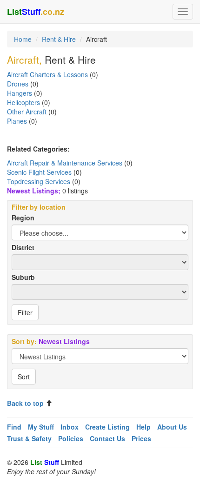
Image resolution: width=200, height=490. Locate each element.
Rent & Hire (59, 39)
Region (23, 217)
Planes (17, 121)
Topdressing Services (38, 181)
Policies (70, 438)
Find (14, 426)
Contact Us (107, 438)
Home (23, 39)
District (23, 247)
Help (143, 426)
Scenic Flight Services (39, 172)
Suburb (23, 277)
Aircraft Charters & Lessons (47, 74)
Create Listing (107, 426)
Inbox (69, 426)
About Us (172, 426)
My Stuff (41, 426)
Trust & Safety (29, 438)
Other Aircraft (27, 111)
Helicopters (23, 102)
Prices (141, 438)
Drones (17, 83)
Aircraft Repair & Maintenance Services (64, 162)
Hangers (19, 93)
